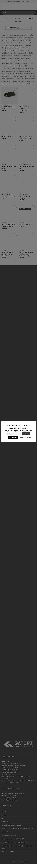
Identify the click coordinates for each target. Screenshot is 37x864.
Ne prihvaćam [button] (13, 437)
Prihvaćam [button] (26, 434)
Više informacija (25, 437)
